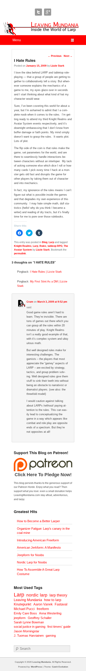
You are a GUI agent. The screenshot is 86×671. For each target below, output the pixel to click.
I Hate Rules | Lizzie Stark (46, 271)
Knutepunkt (22, 604)
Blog (44, 242)
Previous (55, 56)
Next (68, 56)
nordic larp (36, 595)
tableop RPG (55, 246)
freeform (43, 609)
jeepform (20, 618)
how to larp (52, 600)
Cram (30, 301)
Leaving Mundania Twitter (38, 12)
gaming (51, 635)
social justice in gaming (29, 626)
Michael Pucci (24, 609)
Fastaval (61, 604)
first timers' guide (59, 626)
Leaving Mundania (28, 600)
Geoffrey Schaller (40, 618)
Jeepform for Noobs (30, 555)
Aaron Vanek (43, 604)
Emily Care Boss (25, 613)
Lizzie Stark (57, 65)
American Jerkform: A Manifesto (39, 547)
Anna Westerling (50, 613)
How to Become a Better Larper (38, 521)
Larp (51, 242)
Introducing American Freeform (38, 540)
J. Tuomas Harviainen (29, 635)
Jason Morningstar (26, 631)
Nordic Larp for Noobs (32, 562)
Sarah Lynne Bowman (29, 622)
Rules (42, 246)
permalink (20, 253)
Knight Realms (23, 246)
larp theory (58, 595)
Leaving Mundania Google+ (47, 12)
